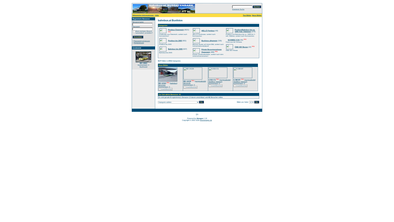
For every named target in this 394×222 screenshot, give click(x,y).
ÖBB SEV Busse (241, 47)
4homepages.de (206, 120)
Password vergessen (142, 41)
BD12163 (162, 85)
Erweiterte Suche (238, 9)
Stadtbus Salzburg (215, 82)
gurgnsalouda (200, 81)
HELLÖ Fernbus (208, 31)
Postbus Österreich (176, 30)
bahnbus (173, 83)
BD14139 (186, 83)
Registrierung (139, 43)
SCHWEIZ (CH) (234, 40)
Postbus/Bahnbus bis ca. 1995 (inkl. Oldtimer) (245, 31)
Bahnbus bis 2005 (175, 49)
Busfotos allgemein (209, 41)
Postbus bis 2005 (175, 41)
